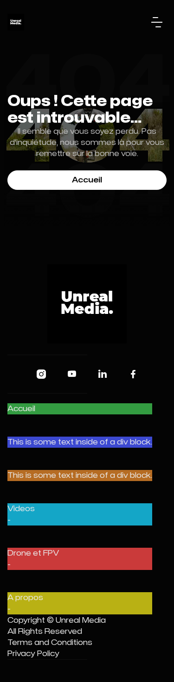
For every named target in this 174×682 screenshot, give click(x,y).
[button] (157, 22)
